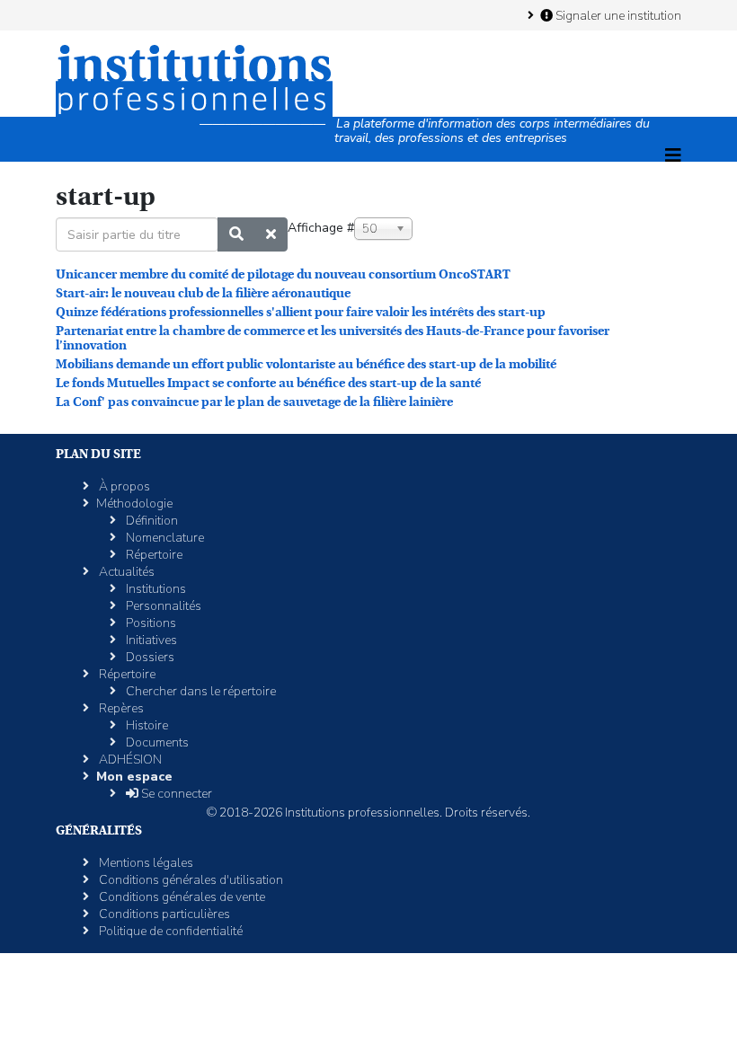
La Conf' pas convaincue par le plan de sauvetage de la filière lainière (254, 401)
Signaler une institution (617, 15)
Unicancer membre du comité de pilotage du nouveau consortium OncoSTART (283, 274)
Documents (156, 742)
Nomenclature (163, 537)
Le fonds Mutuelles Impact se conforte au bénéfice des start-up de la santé (268, 383)
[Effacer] (271, 234)
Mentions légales (144, 862)
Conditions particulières (163, 914)
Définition (150, 520)
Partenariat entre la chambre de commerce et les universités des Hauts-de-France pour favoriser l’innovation (332, 338)
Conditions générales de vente (180, 896)
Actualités (125, 571)
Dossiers (148, 657)
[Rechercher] (236, 234)
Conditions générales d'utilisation (189, 879)
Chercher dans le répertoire (199, 691)
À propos (123, 486)
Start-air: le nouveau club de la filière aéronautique (203, 293)
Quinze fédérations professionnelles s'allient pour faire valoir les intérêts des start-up (301, 312)
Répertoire (152, 554)
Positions (149, 623)
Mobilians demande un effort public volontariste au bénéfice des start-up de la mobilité (306, 364)
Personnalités (162, 605)
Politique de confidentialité (169, 931)
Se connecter (175, 793)
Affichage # (321, 227)
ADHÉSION (129, 759)
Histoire (145, 725)
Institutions (154, 588)
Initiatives (150, 640)
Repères (120, 708)
